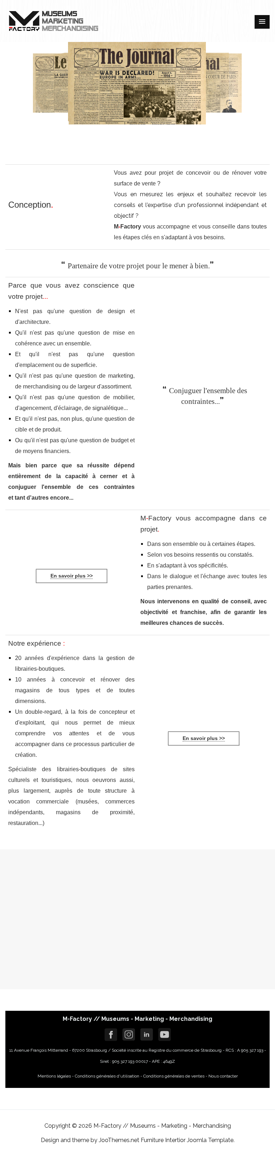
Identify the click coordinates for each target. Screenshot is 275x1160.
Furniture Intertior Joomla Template (187, 1140)
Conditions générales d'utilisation (106, 1076)
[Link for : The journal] (68, 919)
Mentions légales (54, 1076)
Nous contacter (223, 1076)
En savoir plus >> (71, 576)
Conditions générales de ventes (173, 1076)
